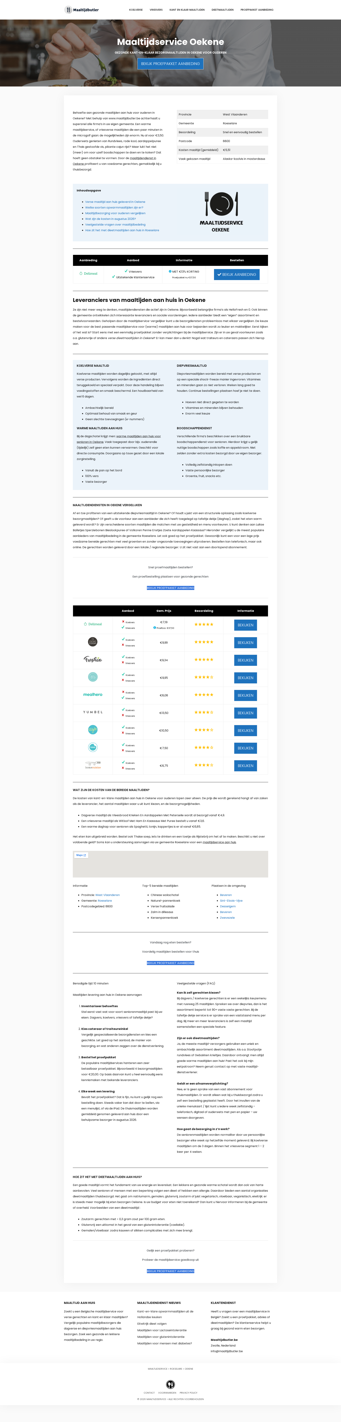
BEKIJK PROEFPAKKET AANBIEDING (170, 63)
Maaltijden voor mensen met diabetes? (164, 1343)
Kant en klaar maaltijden (187, 10)
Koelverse (136, 10)
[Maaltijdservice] (81, 9)
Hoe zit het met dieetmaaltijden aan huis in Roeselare (122, 230)
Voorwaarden (167, 1392)
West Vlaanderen (107, 895)
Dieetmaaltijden (223, 10)
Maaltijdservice (157, 1368)
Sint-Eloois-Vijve (231, 901)
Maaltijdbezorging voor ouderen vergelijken (115, 213)
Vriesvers (156, 10)
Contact (149, 1392)
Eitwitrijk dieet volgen (152, 1324)
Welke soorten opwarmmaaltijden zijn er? (114, 207)
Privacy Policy (188, 1392)
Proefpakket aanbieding (257, 10)
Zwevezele (227, 918)
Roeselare (105, 901)
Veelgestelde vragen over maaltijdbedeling (115, 225)
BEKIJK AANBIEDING (238, 274)
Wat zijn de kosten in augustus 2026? (110, 219)
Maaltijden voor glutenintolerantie (161, 1337)
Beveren (226, 895)
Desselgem (228, 906)
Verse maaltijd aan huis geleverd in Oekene (115, 202)
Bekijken (245, 625)
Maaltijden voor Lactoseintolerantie (162, 1330)
